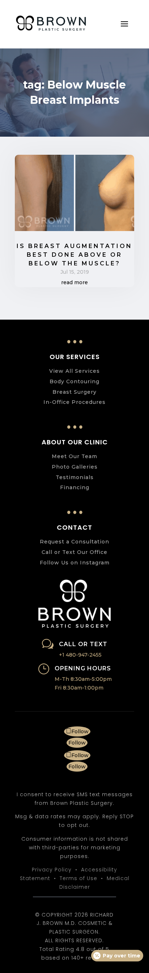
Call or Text (83, 644)
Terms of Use (78, 878)
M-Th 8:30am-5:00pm (83, 679)
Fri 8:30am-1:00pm (79, 687)
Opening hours (83, 668)
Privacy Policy (52, 869)
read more (74, 282)
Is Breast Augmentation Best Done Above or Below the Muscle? (74, 255)
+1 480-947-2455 (80, 655)
